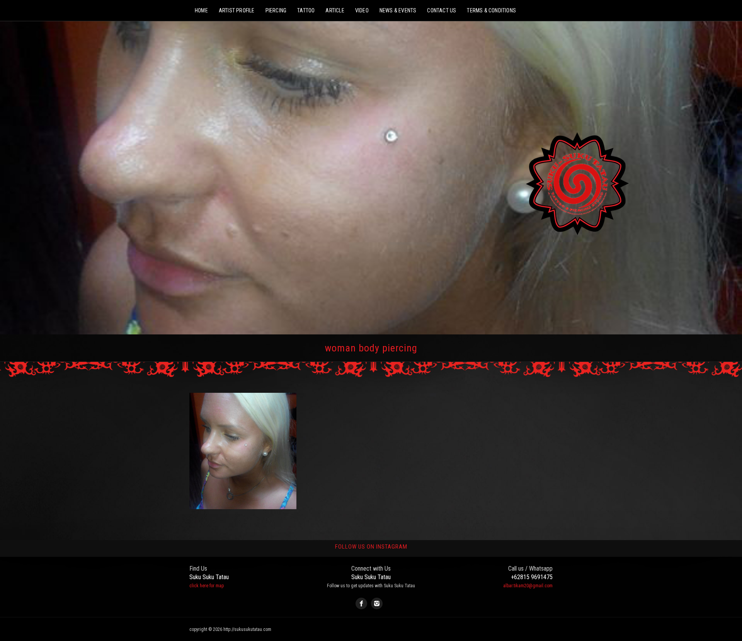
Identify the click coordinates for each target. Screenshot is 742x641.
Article (334, 10)
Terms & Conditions (491, 10)
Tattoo (306, 10)
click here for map (206, 585)
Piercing (276, 10)
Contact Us (441, 10)
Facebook (361, 603)
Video (362, 10)
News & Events (398, 10)
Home (201, 10)
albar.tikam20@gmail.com (528, 585)
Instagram (377, 603)
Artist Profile (237, 10)
